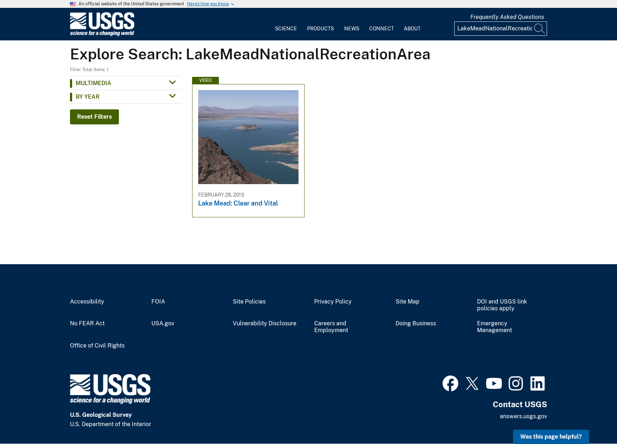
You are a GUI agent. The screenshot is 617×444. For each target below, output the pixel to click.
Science (286, 28)
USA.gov (162, 323)
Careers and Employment (331, 327)
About (412, 28)
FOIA (158, 302)
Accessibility (87, 302)
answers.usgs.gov (523, 416)
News (351, 28)
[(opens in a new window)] (450, 382)
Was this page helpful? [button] (551, 436)
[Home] (102, 34)
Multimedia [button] (93, 83)
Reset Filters (94, 116)
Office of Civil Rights (97, 345)
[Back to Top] (591, 418)
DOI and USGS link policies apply (502, 305)
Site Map (408, 302)
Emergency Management (494, 327)
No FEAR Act (87, 323)
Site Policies (249, 302)
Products (320, 28)
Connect (381, 28)
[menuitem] (286, 24)
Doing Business (416, 323)
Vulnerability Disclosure (264, 323)
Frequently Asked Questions (507, 17)
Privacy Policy (333, 302)
